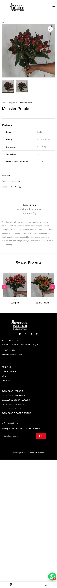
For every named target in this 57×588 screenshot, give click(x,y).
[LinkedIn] (20, 187)
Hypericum (13, 103)
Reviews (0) (29, 213)
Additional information (29, 209)
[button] (3, 22)
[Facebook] (11, 187)
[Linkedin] (31, 334)
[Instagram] (37, 334)
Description (29, 204)
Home (4, 103)
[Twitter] (15, 187)
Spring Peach (42, 303)
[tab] (29, 205)
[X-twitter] (25, 334)
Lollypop (15, 303)
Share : (5, 187)
